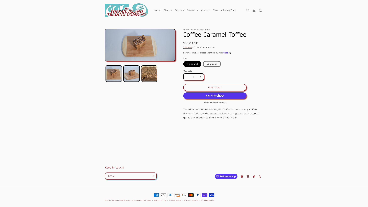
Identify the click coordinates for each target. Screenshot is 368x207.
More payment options (215, 102)
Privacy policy (175, 200)
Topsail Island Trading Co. (123, 200)
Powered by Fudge (142, 200)
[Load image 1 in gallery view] (114, 73)
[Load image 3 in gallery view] (149, 73)
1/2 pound (211, 64)
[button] (167, 10)
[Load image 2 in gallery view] (131, 73)
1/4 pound (192, 64)
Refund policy (160, 200)
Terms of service (191, 200)
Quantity (187, 71)
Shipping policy (207, 200)
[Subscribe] (153, 176)
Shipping (187, 47)
